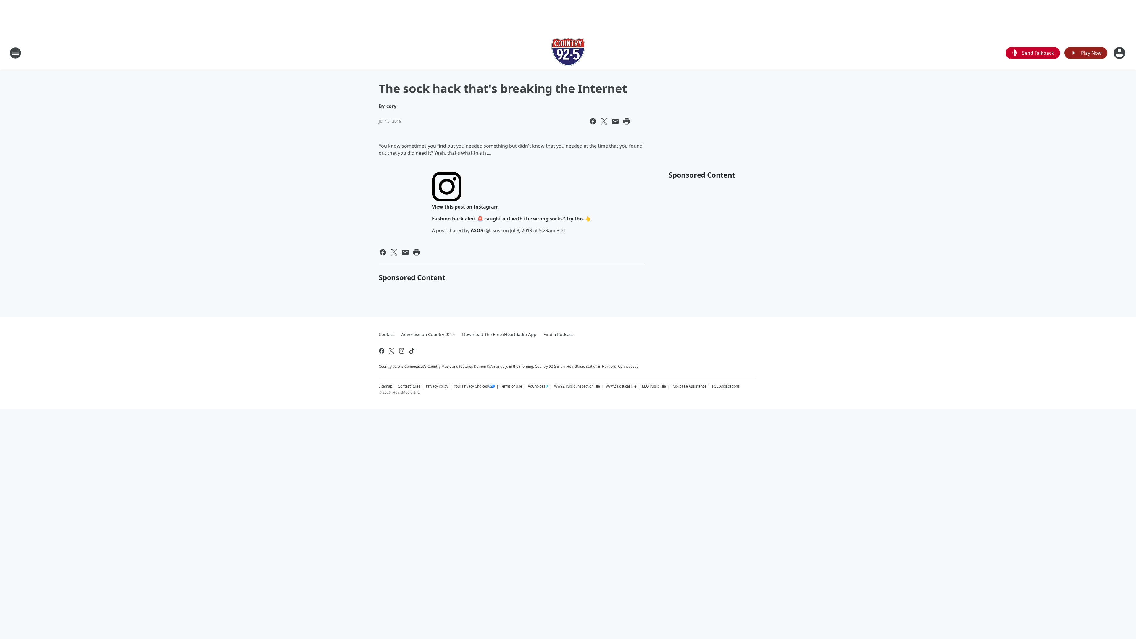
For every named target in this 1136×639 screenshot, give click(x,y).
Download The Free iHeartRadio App (499, 334)
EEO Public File (654, 386)
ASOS (477, 230)
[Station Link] (568, 52)
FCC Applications (726, 386)
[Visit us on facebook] (381, 350)
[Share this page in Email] (615, 121)
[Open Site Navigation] (15, 53)
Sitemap (385, 386)
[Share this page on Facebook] (593, 121)
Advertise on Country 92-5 (428, 334)
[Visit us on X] (391, 350)
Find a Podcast (558, 334)
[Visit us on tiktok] (411, 350)
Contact (386, 334)
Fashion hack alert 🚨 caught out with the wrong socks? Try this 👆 (511, 218)
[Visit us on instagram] (401, 350)
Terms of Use (511, 386)
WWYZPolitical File (621, 386)
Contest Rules (409, 386)
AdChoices (536, 386)
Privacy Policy (437, 386)
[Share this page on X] (604, 121)
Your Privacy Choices (471, 386)
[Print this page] (626, 121)
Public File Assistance (689, 386)
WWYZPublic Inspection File (577, 386)
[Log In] (1120, 53)
